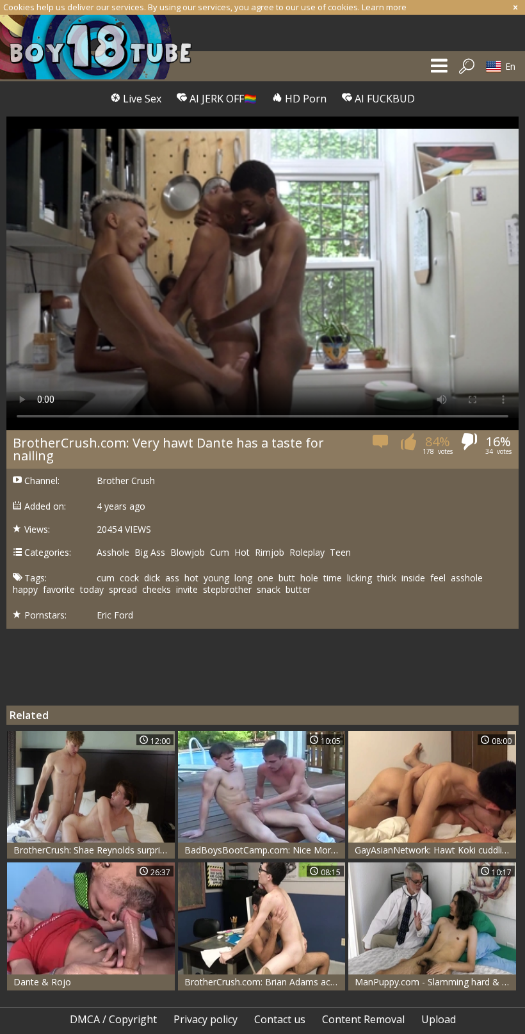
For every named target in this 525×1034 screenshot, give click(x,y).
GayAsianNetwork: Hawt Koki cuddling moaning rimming (435, 850)
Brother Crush (126, 480)
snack (268, 589)
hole (309, 578)
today (92, 589)
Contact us (279, 1019)
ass (172, 578)
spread (123, 589)
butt (287, 578)
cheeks (156, 589)
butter (298, 589)
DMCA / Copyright (113, 1019)
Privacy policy (206, 1019)
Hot (242, 552)
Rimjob (269, 552)
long (243, 578)
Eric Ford (115, 615)
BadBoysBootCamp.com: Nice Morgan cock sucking (265, 850)
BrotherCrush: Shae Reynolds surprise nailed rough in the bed (94, 850)
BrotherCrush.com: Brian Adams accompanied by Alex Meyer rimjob (265, 982)
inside (413, 578)
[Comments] (381, 445)
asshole (467, 578)
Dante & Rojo (42, 982)
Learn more (384, 7)
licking (359, 578)
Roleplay (307, 552)
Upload (438, 1019)
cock (129, 578)
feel (438, 578)
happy (25, 589)
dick (152, 578)
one (265, 578)
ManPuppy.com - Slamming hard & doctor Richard (435, 982)
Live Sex (140, 99)
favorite (59, 589)
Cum (219, 552)
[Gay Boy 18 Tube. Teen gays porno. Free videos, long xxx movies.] (102, 47)
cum (106, 578)
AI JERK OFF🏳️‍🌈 (222, 99)
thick (386, 578)
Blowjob (187, 552)
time (332, 578)
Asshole (113, 552)
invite (187, 589)
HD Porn (304, 99)
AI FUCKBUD (383, 99)
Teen (340, 552)
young (216, 578)
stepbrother (227, 589)
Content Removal (363, 1019)
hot (191, 578)
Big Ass (149, 552)
